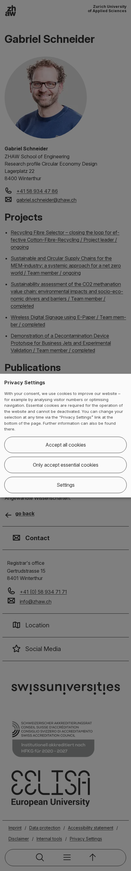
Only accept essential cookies (65, 465)
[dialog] (65, 435)
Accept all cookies (65, 445)
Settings (66, 485)
